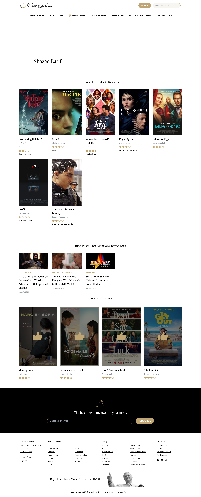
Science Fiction (81, 455)
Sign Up (23, 461)
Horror (50, 462)
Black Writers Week (138, 452)
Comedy (51, 452)
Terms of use (108, 492)
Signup (144, 5)
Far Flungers (107, 458)
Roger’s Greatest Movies (30, 445)
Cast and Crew (26, 452)
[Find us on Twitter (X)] (166, 460)
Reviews (105, 445)
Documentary (53, 455)
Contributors (164, 15)
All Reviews (25, 448)
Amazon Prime (54, 448)
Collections (57, 15)
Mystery (78, 445)
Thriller (77, 462)
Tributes (105, 465)
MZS (104, 455)
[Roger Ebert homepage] (36, 5)
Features (133, 455)
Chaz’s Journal (108, 448)
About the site (163, 445)
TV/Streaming (99, 15)
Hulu (50, 465)
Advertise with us (164, 452)
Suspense (79, 458)
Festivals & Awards (140, 15)
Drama (50, 458)
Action (50, 445)
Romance (79, 452)
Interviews (118, 15)
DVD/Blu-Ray (135, 445)
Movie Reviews (37, 15)
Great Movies (79, 15)
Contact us (161, 448)
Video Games (135, 448)
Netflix (77, 448)
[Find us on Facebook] (158, 460)
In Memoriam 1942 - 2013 (91, 479)
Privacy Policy (122, 492)
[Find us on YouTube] (162, 460)
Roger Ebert (135, 462)
